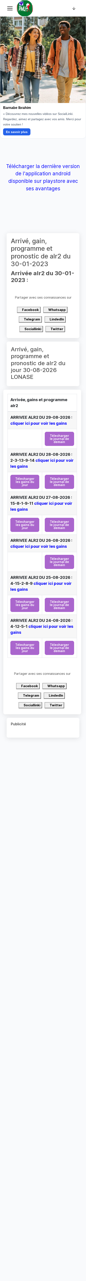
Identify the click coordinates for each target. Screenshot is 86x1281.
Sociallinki (32, 329)
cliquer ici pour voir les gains (38, 423)
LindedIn (56, 319)
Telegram (31, 319)
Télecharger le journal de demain (59, 439)
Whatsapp (57, 310)
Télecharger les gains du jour (24, 482)
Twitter (56, 329)
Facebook (30, 310)
